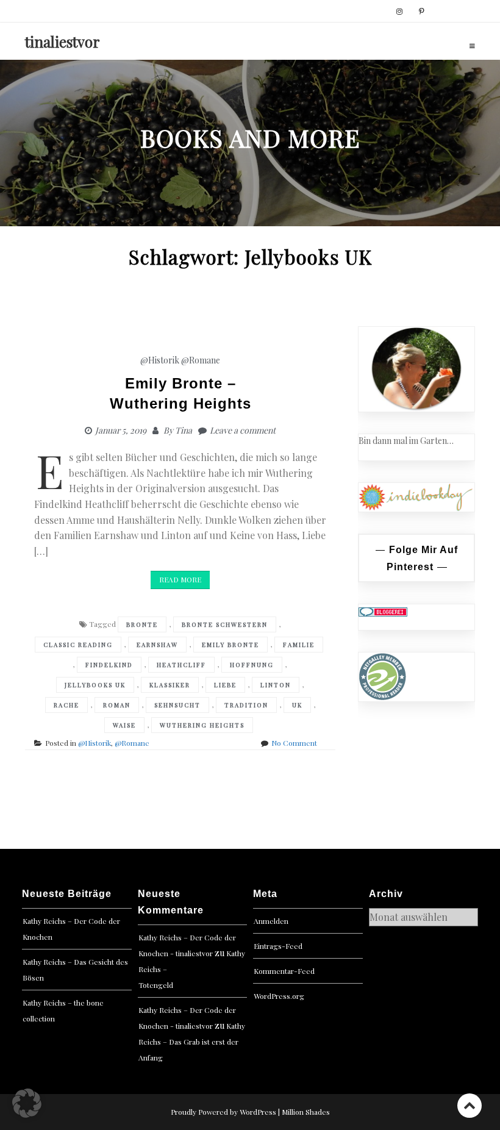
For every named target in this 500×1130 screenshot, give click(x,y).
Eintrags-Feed (278, 946)
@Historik (159, 360)
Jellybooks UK (95, 685)
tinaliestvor (62, 41)
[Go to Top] (469, 1105)
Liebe (225, 685)
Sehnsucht (177, 705)
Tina (183, 430)
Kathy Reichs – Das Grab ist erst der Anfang (191, 1041)
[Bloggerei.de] (383, 611)
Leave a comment (243, 430)
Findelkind (109, 664)
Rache (66, 705)
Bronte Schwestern (225, 624)
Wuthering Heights (202, 725)
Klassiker (169, 685)
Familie (299, 644)
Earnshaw (157, 644)
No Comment (294, 743)
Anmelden (271, 921)
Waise (124, 725)
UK (297, 705)
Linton (275, 685)
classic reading (78, 644)
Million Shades (306, 1112)
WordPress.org (279, 996)
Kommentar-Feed (284, 971)
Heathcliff (181, 664)
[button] (27, 1103)
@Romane (200, 360)
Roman (116, 705)
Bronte (142, 624)
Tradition (246, 705)
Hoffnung (252, 664)
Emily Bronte (230, 644)
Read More (180, 579)
